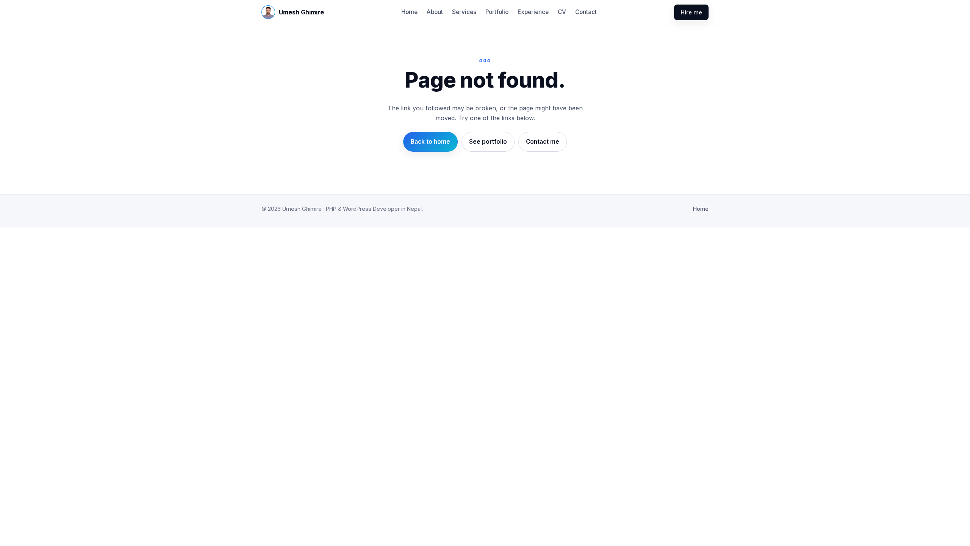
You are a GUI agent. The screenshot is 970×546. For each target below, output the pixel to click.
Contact (586, 12)
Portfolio (496, 12)
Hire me (691, 12)
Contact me (542, 141)
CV (562, 12)
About (435, 12)
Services (464, 12)
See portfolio (488, 141)
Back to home (430, 141)
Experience (533, 12)
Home (409, 12)
